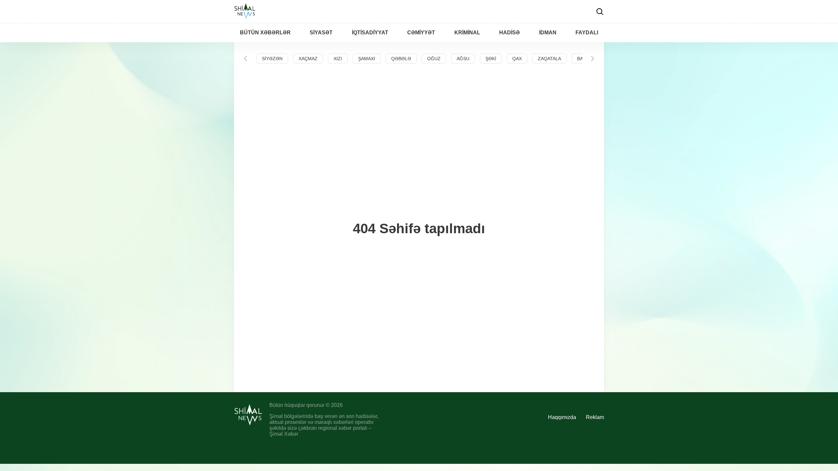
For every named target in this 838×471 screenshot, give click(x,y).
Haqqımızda (562, 417)
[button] (245, 58)
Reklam (595, 417)
